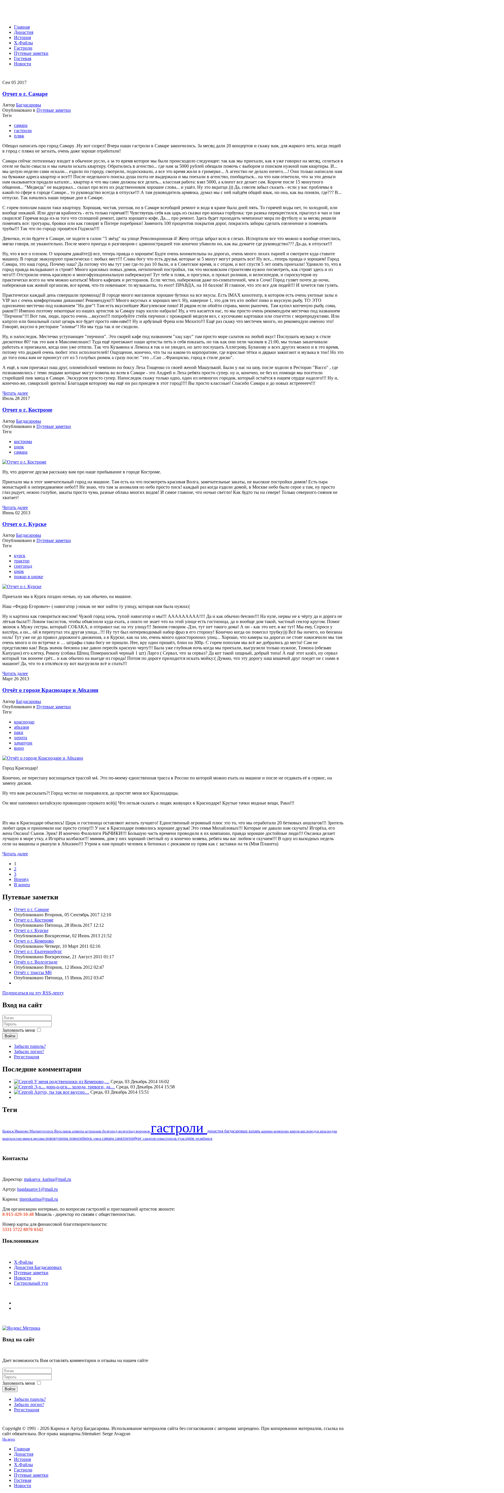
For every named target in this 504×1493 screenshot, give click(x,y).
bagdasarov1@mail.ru (37, 1189)
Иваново (22, 1131)
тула (182, 1138)
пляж (19, 135)
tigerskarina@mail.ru (39, 1199)
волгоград (127, 1131)
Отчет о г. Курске (24, 524)
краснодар (24, 721)
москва (39, 1138)
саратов (150, 1138)
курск (19, 555)
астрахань (93, 1131)
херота (20, 737)
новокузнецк (57, 1138)
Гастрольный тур (31, 1283)
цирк (19, 446)
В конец (22, 884)
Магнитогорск (41, 1131)
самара (20, 125)
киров (295, 1131)
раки (18, 732)
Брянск (8, 1131)
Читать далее (15, 393)
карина (267, 1131)
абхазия (21, 727)
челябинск (203, 1139)
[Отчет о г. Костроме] (24, 461)
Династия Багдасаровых (38, 1267)
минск (27, 1139)
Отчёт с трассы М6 (33, 972)
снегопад (23, 566)
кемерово (282, 1131)
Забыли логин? (29, 1051)
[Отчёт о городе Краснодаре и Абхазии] (42, 758)
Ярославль (63, 1131)
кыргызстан (12, 1139)
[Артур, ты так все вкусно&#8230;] (24, 1092)
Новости (22, 1277)
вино (19, 748)
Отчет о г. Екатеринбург (38, 951)
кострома (23, 441)
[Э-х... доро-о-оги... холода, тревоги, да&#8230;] (24, 1086)
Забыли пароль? (30, 1046)
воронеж (143, 1131)
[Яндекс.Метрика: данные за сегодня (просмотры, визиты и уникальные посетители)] (21, 1328)
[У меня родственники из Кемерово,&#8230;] (24, 1081)
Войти (10, 1036)
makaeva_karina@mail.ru (47, 1179)
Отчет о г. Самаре (25, 94)
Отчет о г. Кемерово (34, 940)
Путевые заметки (53, 110)
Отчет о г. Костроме (27, 410)
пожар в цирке (28, 576)
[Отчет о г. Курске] (21, 586)
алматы (78, 1131)
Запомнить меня (18, 1030)
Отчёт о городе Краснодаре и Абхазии (50, 690)
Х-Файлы (23, 1262)
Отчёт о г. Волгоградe (35, 961)
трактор (21, 560)
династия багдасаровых (228, 1131)
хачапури (23, 742)
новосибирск (81, 1138)
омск (97, 1139)
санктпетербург (129, 1138)
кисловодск (310, 1131)
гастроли (23, 130)
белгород (110, 1131)
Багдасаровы (28, 104)
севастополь (167, 1139)
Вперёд (21, 879)
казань (255, 1131)
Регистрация (26, 1056)
